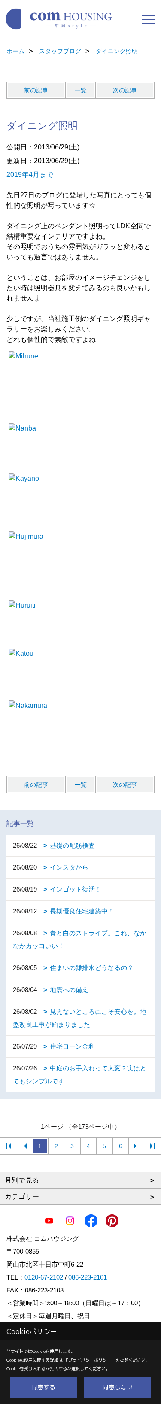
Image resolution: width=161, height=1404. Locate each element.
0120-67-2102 (43, 1277)
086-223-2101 (87, 1277)
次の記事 (125, 90)
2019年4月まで (29, 174)
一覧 (81, 90)
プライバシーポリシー (89, 1360)
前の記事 (36, 90)
